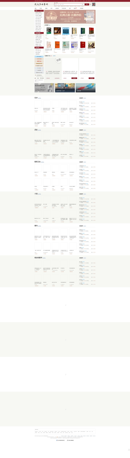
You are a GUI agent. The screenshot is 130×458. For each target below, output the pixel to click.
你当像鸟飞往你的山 (63, 431)
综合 (40, 23)
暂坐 (90, 431)
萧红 (63, 432)
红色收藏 (37, 45)
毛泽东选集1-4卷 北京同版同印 (46, 141)
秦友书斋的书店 (81, 123)
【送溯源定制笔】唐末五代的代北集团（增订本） (55, 155)
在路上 (39, 432)
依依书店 (80, 219)
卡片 (40, 49)
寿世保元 (36, 186)
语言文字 (40, 17)
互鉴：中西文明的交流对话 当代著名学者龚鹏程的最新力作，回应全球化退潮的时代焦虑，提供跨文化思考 (91, 36)
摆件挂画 (38, 52)
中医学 (62, 186)
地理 (38, 18)
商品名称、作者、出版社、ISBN (59, 4)
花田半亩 (56, 431)
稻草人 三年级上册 (45, 218)
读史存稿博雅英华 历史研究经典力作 (82, 49)
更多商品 (39, 98)
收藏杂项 (40, 45)
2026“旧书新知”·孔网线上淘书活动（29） (90, 19)
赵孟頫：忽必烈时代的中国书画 (74, 35)
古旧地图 (37, 36)
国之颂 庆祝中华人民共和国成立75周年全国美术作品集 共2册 (46, 109)
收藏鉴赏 (40, 15)
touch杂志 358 (71, 122)
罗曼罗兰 (50, 432)
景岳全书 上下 (36, 172)
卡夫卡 (72, 432)
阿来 (41, 432)
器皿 (36, 52)
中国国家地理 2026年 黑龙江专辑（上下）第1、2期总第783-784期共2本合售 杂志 (55, 251)
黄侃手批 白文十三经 (37, 218)
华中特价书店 (81, 240)
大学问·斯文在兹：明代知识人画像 (65, 49)
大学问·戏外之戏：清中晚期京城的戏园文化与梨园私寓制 (48, 50)
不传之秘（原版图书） (72, 186)
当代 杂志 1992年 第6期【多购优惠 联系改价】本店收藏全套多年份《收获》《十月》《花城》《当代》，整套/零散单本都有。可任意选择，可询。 (72, 237)
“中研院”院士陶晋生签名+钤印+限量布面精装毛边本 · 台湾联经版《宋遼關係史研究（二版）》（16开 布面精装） (46, 155)
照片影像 (40, 36)
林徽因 (47, 432)
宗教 (40, 21)
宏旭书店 (80, 272)
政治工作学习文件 (54, 282)
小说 (36, 17)
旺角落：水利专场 (89, 22)
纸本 (38, 49)
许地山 (61, 432)
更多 (49, 25)
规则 (38, 78)
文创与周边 (37, 47)
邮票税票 (37, 39)
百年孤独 (45, 431)
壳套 (40, 50)
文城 (92, 431)
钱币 (39, 39)
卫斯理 (44, 432)
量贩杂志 (80, 233)
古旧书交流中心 (39, 76)
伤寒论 (87, 431)
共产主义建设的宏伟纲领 (46, 250)
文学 (38, 17)
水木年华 (80, 279)
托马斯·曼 (66, 432)
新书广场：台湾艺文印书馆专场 (90, 20)
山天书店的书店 (81, 208)
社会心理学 (75, 431)
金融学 (79, 431)
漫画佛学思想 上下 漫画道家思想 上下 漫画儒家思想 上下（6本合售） (72, 109)
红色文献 (37, 31)
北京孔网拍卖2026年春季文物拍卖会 (90, 17)
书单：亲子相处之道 (90, 11)
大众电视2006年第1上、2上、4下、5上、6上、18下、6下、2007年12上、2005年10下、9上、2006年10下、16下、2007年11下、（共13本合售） (64, 251)
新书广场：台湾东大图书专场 (90, 14)
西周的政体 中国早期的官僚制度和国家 (82, 35)
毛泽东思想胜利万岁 (72, 268)
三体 (48, 431)
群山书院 (80, 261)
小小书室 (80, 283)
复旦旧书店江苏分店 (82, 183)
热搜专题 (36, 431)
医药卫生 (40, 28)
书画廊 (80, 151)
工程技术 (37, 26)
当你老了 (71, 431)
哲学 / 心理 (37, 21)
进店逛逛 (54, 55)
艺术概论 (53, 108)
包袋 (38, 50)
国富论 (68, 431)
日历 (36, 50)
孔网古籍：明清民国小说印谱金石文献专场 (90, 13)
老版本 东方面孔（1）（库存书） (46, 123)
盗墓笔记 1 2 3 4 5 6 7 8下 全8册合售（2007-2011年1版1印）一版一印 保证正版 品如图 (72, 219)
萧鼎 (52, 432)
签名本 (40, 31)
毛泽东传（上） (71, 154)
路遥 (69, 432)
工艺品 (40, 44)
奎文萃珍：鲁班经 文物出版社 (55, 123)
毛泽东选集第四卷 (71, 282)
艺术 (40, 18)
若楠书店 (80, 180)
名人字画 (40, 34)
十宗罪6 (53, 218)
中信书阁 (80, 169)
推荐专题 (36, 429)
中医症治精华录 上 (45, 186)
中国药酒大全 (62, 172)
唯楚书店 (80, 112)
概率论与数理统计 (83, 431)
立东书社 (80, 215)
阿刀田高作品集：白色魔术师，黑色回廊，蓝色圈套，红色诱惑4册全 (64, 219)
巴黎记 (36, 432)
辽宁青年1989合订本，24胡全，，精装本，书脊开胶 (46, 237)
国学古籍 (37, 15)
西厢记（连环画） (63, 122)
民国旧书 (40, 12)
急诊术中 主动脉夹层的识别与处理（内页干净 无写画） (46, 269)
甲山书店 (80, 197)
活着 (42, 431)
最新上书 (41, 10)
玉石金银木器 (38, 42)
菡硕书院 (80, 144)
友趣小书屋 (81, 187)
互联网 (40, 26)
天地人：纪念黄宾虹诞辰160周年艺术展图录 (38, 123)
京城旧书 (80, 116)
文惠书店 (80, 265)
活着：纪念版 (45, 204)
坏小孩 (59, 431)
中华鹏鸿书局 (81, 165)
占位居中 (41, 4)
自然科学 (37, 28)
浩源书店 (80, 119)
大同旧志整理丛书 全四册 (72, 140)
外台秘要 (53, 186)
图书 (36, 10)
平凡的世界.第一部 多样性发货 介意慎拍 (55, 205)
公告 (35, 78)
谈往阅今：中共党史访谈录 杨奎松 (38, 155)
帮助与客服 (42, 78)
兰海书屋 (80, 155)
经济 (36, 23)
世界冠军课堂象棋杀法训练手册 (72, 205)
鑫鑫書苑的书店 (81, 137)
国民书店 (80, 105)
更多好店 (84, 98)
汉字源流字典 (62, 268)
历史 (36, 18)
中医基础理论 (45, 172)
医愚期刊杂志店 (81, 251)
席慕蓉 (58, 432)
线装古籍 (37, 12)
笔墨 (36, 49)
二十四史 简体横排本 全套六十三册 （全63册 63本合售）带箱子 (55, 141)
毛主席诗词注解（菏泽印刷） (55, 269)
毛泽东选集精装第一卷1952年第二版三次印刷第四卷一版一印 (38, 283)
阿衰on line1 (36, 108)
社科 (38, 23)
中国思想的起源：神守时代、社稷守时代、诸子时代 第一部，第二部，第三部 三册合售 (64, 141)
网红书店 (80, 148)
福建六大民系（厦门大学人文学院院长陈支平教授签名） (38, 141)
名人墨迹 (37, 34)
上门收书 (40, 431)
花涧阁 (80, 247)
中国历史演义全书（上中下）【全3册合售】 (38, 269)
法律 (38, 20)
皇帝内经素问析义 (71, 172)
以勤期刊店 (81, 229)
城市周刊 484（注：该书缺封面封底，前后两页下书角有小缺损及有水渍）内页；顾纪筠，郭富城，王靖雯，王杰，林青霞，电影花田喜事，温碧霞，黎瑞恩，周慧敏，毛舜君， (38, 237)
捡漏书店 (80, 176)
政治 (36, 20)
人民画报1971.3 (71, 250)
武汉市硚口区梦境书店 (82, 201)
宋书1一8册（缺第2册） (64, 154)
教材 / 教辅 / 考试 (38, 29)
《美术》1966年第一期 (38, 250)
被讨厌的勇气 (52, 431)
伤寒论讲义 (53, 172)
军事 (40, 20)
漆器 (40, 42)
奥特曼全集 (44, 282)
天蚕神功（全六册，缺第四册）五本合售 (64, 205)
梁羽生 (55, 432)
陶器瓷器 (37, 44)
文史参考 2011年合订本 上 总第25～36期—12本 (64, 237)
